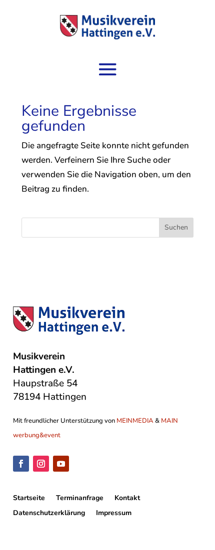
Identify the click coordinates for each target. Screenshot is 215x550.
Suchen (176, 227)
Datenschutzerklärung (49, 514)
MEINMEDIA (135, 420)
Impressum (114, 514)
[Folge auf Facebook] (21, 464)
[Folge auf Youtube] (61, 464)
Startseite (29, 499)
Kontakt (127, 499)
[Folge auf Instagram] (41, 464)
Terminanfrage (80, 499)
